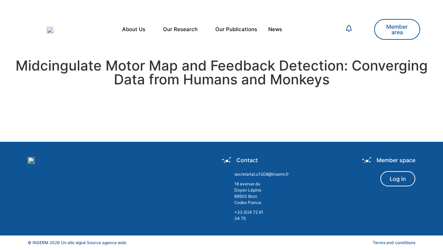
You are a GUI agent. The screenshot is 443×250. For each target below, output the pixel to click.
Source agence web (106, 242)
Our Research (180, 29)
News (275, 29)
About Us (133, 29)
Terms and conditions (394, 242)
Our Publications (236, 29)
